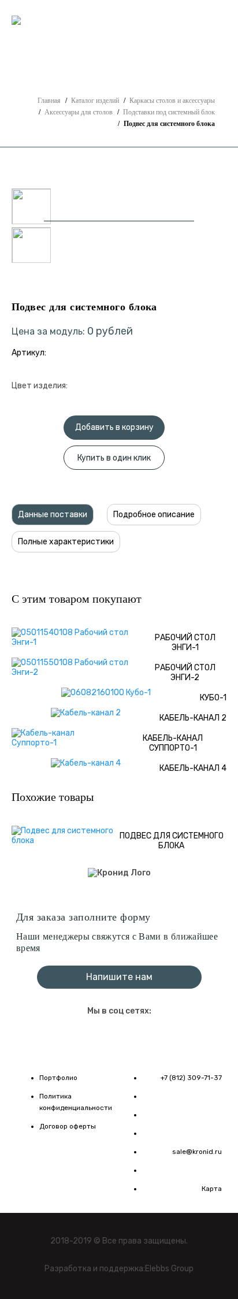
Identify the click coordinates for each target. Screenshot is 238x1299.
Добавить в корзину (114, 427)
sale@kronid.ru (197, 1152)
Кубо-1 (213, 698)
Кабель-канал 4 (192, 768)
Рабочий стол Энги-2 (185, 672)
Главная (49, 101)
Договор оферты (67, 1126)
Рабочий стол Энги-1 (185, 642)
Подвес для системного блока (172, 841)
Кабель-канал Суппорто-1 (173, 743)
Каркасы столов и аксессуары (172, 101)
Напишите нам (98, 40)
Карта (212, 1189)
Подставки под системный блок (169, 112)
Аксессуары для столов (78, 112)
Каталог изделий (95, 101)
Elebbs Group (169, 1269)
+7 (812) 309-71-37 (119, 21)
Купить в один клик (114, 458)
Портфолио (58, 1078)
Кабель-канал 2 (192, 718)
